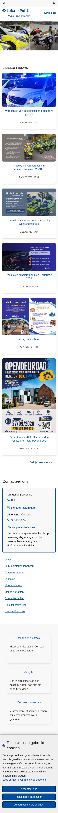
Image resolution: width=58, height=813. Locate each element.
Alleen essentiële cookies (29, 804)
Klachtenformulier (15, 611)
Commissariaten (14, 572)
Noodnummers (13, 585)
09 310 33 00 (18, 521)
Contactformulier (14, 598)
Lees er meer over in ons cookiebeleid (24, 779)
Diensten (10, 579)
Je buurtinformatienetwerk (19, 566)
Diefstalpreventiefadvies (21, 527)
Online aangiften (14, 592)
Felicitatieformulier (15, 605)
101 (13, 501)
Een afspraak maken (23, 507)
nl (4, 3)
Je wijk (9, 559)
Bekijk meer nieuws (41, 462)
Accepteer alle (29, 789)
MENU (48, 13)
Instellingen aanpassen (29, 796)
